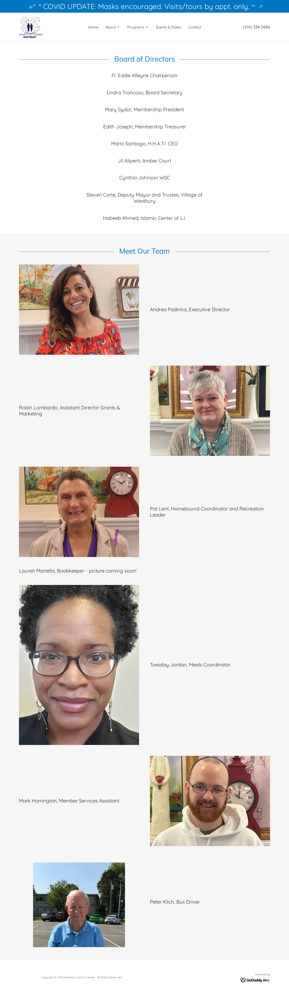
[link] (30, 26)
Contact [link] (194, 27)
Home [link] (93, 27)
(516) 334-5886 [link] (256, 27)
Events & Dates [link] (168, 27)
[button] (113, 27)
